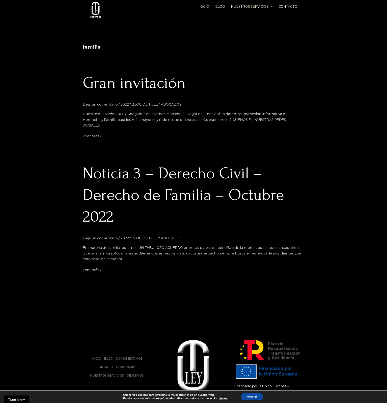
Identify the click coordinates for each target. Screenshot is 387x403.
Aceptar (252, 397)
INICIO (204, 6)
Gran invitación (134, 83)
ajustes (223, 398)
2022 (125, 104)
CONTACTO (288, 6)
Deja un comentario (100, 104)
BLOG (220, 6)
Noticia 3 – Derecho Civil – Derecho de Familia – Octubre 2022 (183, 195)
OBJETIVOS (135, 375)
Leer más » (92, 135)
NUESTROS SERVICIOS (250, 6)
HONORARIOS (126, 367)
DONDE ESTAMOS (129, 358)
